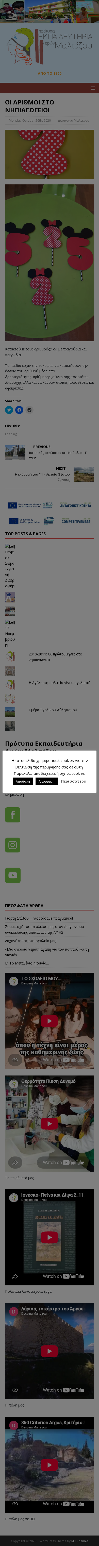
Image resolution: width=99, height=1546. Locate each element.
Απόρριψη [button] (47, 781)
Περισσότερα (73, 781)
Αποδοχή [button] (23, 781)
